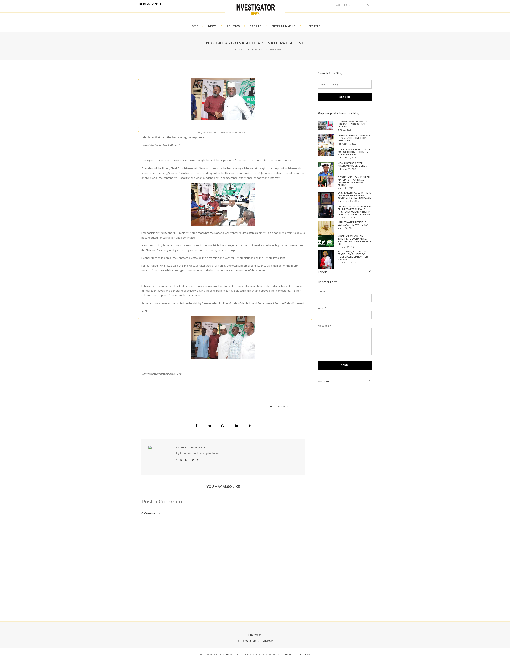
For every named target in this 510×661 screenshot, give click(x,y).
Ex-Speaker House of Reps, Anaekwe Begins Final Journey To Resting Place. (354, 195)
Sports (255, 26)
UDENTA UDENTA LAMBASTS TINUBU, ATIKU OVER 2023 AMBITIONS (354, 138)
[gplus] (152, 4)
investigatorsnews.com (270, 49)
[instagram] (140, 4)
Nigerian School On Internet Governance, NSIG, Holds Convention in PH (354, 240)
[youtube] (148, 4)
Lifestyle (313, 26)
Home (193, 26)
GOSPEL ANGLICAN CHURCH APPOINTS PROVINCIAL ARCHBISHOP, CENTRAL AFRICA (354, 181)
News (212, 26)
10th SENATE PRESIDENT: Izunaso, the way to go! (353, 223)
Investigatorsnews (238, 654)
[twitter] (156, 4)
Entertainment (283, 26)
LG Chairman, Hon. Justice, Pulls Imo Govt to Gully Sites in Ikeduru (354, 152)
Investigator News (297, 654)
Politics (233, 26)
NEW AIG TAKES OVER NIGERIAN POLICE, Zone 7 (352, 164)
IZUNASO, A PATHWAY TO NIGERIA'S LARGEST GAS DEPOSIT (352, 124)
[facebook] (160, 4)
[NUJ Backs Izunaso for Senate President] (196, 426)
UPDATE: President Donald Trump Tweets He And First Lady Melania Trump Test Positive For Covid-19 (354, 210)
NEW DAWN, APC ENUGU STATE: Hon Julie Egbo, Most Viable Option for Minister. (353, 255)
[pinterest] (144, 4)
